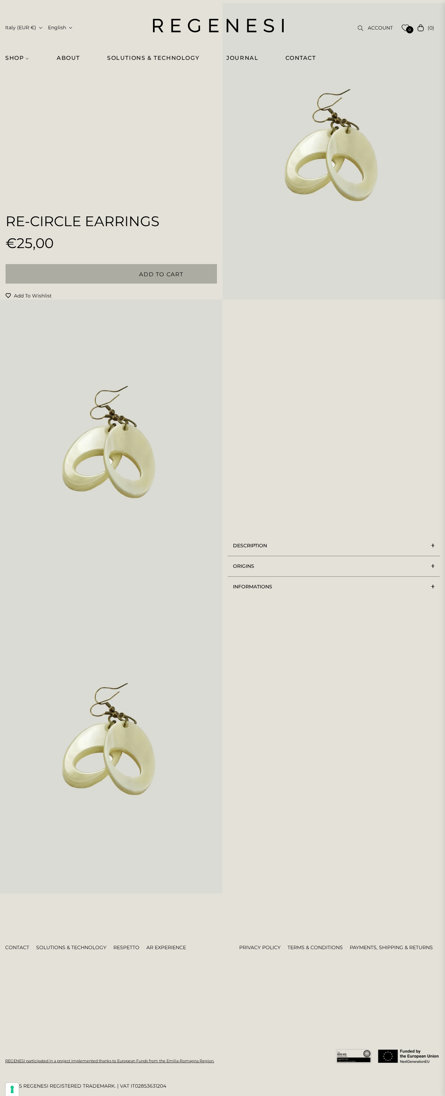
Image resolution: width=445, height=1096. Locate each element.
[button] (20, 58)
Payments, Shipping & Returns (391, 947)
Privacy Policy (260, 947)
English (57, 27)
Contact (17, 947)
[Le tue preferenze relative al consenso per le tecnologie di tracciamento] (12, 1089)
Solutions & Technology (71, 947)
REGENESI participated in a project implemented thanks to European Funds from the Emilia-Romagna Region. (109, 1060)
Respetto (126, 947)
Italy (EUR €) (20, 27)
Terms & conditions (315, 947)
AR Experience (166, 947)
